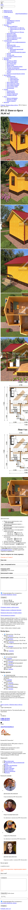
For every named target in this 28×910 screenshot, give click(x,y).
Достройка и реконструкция (14, 56)
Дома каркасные (14, 79)
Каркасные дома (11, 33)
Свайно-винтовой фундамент (18, 52)
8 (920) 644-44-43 (8, 12)
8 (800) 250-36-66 (5, 718)
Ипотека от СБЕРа (12, 60)
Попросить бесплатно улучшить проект (11, 612)
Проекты (6, 25)
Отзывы (6, 89)
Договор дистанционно (13, 68)
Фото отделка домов (12, 86)
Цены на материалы (12, 98)
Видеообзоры (10, 88)
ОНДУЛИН (9, 681)
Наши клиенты (11, 92)
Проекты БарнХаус (12, 36)
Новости (9, 23)
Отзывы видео (11, 91)
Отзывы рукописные (12, 93)
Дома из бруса (14, 78)
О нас (8, 19)
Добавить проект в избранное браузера (11, 610)
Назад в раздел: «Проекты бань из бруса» (11, 704)
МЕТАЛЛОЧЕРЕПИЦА (12, 684)
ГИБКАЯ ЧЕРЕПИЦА (12, 687)
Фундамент (10, 48)
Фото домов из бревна (13, 85)
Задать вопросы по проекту (8, 615)
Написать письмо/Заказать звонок (16, 73)
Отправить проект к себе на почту (10, 607)
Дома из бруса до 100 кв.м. (17, 27)
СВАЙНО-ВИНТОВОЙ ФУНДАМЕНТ (16, 660)
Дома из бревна (14, 81)
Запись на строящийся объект (15, 66)
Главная (6, 16)
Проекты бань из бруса (12, 105)
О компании (7, 17)
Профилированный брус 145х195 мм (15, 640)
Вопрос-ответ (10, 65)
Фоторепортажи (11, 76)
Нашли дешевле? (11, 101)
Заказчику (6, 59)
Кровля (9, 53)
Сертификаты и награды (13, 20)
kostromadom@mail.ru (6, 549)
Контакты (6, 102)
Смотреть (10, 635)
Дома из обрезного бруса (13, 46)
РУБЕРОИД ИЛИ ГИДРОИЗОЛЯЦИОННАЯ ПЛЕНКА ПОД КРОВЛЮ (15, 677)
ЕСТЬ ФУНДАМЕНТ (11, 657)
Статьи (9, 72)
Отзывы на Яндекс (12, 95)
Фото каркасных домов (13, 83)
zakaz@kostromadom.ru (21, 13)
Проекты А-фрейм (12, 35)
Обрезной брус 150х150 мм (13, 634)
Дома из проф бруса (12, 26)
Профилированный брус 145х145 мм (15, 637)
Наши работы (10, 22)
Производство (7, 58)
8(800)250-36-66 (8, 10)
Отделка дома (10, 55)
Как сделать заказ (11, 63)
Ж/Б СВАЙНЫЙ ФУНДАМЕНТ (14, 663)
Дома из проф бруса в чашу (14, 37)
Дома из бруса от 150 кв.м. (17, 32)
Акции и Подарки (11, 62)
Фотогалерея (7, 75)
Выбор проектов (9, 769)
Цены (5, 96)
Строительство (8, 40)
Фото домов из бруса (12, 82)
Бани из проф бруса (12, 39)
